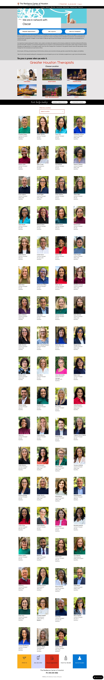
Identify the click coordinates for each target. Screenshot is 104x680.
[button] (62, 4)
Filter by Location (45, 107)
